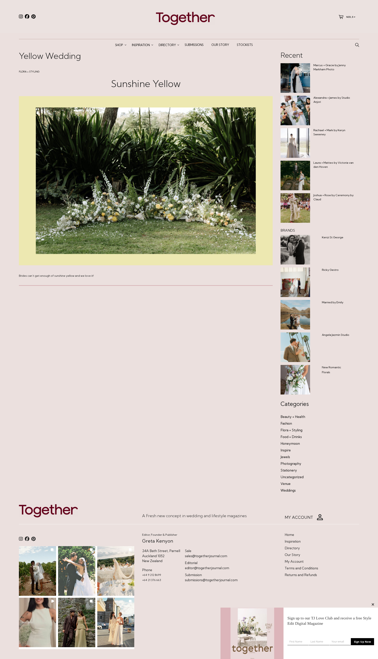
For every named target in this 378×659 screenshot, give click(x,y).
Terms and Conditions (301, 568)
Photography (291, 463)
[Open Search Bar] (357, 45)
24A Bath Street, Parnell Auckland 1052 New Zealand (161, 556)
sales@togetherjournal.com (206, 556)
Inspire (286, 450)
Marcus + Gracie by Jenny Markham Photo (329, 67)
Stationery (289, 470)
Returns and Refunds (301, 575)
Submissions (194, 45)
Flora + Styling (29, 71)
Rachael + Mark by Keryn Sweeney (329, 132)
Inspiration (141, 45)
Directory (167, 45)
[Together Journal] (185, 18)
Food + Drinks (291, 437)
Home (289, 535)
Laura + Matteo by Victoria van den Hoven (333, 165)
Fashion (286, 423)
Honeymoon (290, 443)
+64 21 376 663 (151, 580)
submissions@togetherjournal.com (211, 580)
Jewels (285, 457)
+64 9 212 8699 (151, 575)
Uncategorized (292, 477)
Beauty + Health (293, 417)
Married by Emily (332, 302)
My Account (294, 561)
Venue (286, 484)
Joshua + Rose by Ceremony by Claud (333, 197)
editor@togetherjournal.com (207, 568)
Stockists (245, 45)
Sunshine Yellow (146, 83)
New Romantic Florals (331, 370)
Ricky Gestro (330, 270)
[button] (37, 571)
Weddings (288, 490)
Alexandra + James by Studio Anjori (331, 100)
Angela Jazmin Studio (335, 335)
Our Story (220, 45)
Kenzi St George (332, 237)
